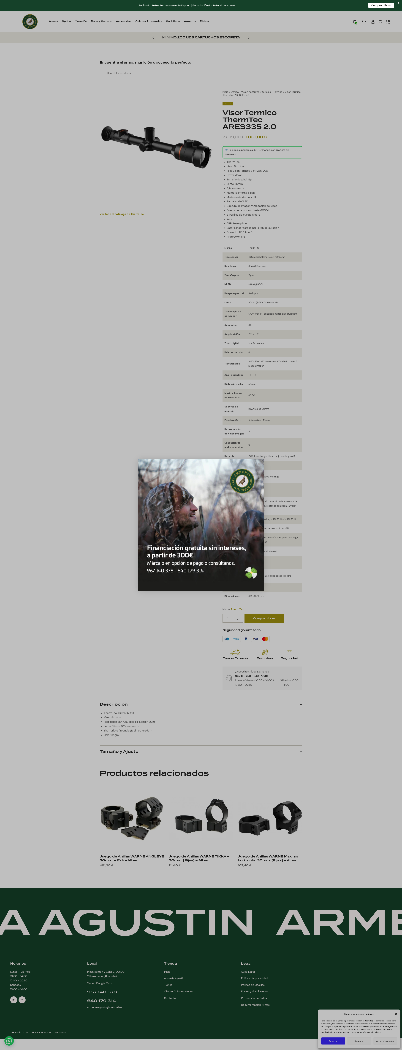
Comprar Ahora (381, 5)
